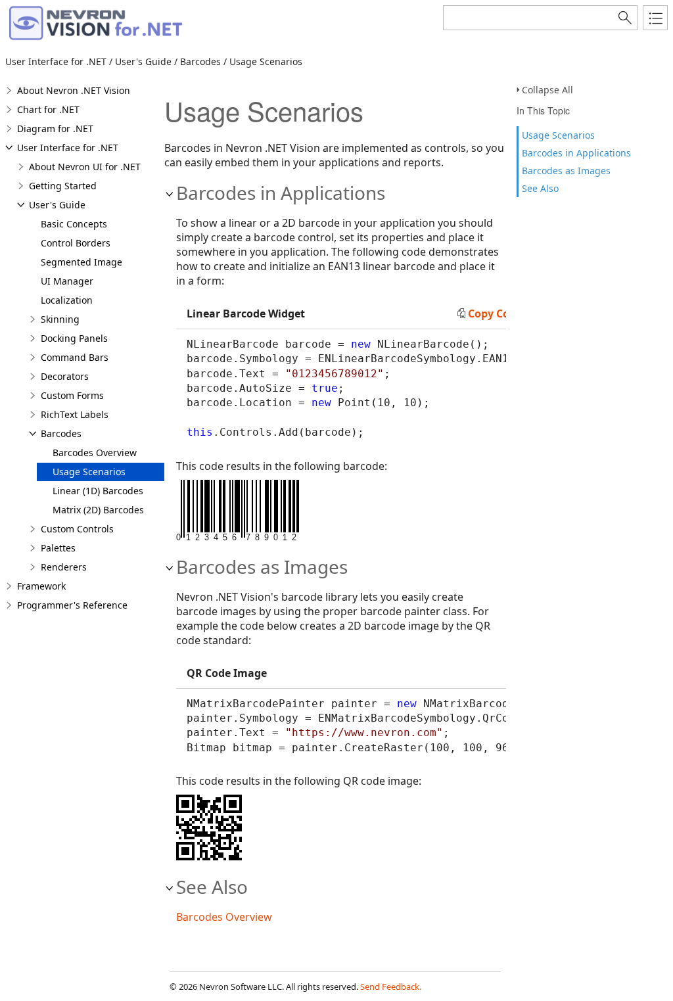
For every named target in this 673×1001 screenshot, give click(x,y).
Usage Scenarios (558, 135)
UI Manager (67, 281)
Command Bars (74, 357)
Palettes (58, 548)
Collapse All (547, 89)
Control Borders (75, 243)
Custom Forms (72, 395)
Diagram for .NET (55, 128)
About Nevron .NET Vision (73, 90)
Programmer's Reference (72, 605)
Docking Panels (74, 338)
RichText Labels (74, 414)
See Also (540, 188)
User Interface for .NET (67, 147)
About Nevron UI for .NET (85, 166)
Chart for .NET (48, 109)
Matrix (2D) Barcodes (98, 509)
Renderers (64, 567)
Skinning (60, 319)
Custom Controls (77, 529)
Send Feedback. (390, 986)
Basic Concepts (74, 224)
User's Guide (57, 204)
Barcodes (61, 433)
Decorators (65, 376)
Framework (41, 586)
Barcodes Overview (95, 452)
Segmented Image (81, 262)
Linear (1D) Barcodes (98, 490)
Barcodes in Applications (576, 153)
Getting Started (63, 185)
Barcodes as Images (566, 170)
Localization (67, 300)
